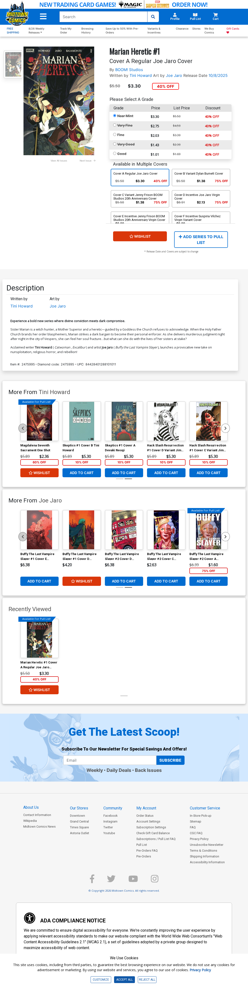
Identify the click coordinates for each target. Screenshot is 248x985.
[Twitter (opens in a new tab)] (111, 881)
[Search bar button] (153, 16)
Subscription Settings (151, 827)
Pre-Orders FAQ (147, 850)
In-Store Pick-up (200, 815)
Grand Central (79, 821)
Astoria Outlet (79, 833)
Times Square (79, 827)
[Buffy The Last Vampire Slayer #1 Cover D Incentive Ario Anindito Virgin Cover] (81, 530)
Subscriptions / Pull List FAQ (156, 839)
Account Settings (148, 821)
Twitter (108, 827)
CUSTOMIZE (101, 979)
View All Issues (59, 160)
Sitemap (195, 821)
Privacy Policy (199, 839)
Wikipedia (30, 821)
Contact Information (37, 815)
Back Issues (148, 770)
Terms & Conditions (203, 850)
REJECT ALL (147, 979)
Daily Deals (119, 770)
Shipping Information (204, 856)
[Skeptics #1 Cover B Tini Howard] (81, 421)
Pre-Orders (143, 856)
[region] (22, 428)
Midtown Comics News (39, 826)
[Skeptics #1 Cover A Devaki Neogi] (124, 421)
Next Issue (86, 160)
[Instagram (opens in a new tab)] (154, 881)
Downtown (77, 815)
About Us (31, 807)
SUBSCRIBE (170, 760)
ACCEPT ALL (124, 979)
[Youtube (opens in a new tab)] (133, 881)
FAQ (193, 827)
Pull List (141, 845)
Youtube (109, 833)
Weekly (94, 770)
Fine (120, 135)
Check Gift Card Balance (153, 833)
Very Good (126, 144)
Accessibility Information (207, 862)
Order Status (145, 815)
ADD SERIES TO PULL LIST (202, 239)
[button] (43, 16)
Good (121, 154)
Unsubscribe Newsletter (206, 845)
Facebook (110, 815)
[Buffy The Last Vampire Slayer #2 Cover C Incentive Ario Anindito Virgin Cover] (166, 530)
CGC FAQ (196, 833)
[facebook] (92, 881)
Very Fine (124, 125)
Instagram (110, 821)
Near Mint (125, 116)
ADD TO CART (82, 473)
